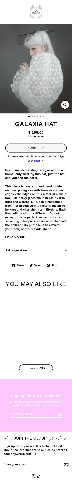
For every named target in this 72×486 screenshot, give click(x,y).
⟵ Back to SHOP (36, 368)
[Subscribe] (66, 464)
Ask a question (16, 250)
